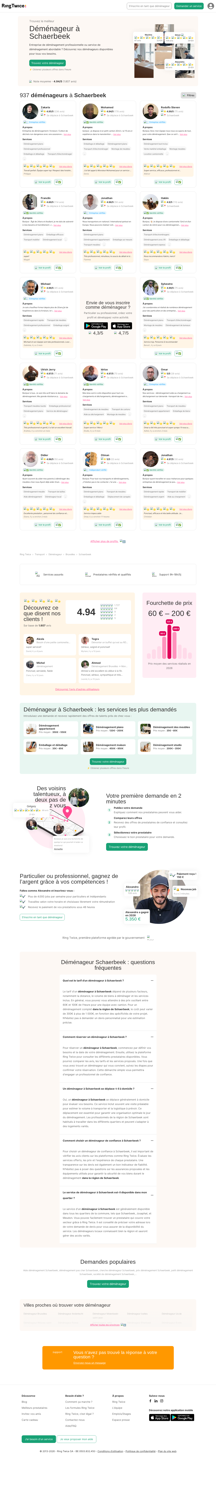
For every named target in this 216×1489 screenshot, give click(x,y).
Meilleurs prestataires (34, 1407)
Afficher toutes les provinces (105, 1324)
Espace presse (121, 1419)
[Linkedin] (156, 1401)
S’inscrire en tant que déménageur (149, 6)
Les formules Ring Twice (79, 1407)
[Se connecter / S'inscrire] (210, 6)
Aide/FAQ (70, 1425)
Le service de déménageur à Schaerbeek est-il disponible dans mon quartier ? (105, 1195)
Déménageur (55, 554)
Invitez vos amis (31, 1413)
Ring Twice (25, 554)
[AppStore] (121, 326)
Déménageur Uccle (172, 1313)
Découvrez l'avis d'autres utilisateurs (77, 689)
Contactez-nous (75, 1419)
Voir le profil (44, 182)
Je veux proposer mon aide (76, 1439)
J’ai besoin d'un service (39, 1439)
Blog (24, 1401)
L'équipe (117, 1407)
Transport (40, 554)
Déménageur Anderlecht (70, 1313)
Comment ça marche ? (78, 1401)
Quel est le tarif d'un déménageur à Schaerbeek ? (93, 980)
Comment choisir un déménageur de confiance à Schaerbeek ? (102, 1140)
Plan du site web (167, 1451)
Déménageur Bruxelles (35, 1313)
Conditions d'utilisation (110, 1451)
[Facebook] (150, 1401)
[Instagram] (161, 1401)
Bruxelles (70, 554)
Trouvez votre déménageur (47, 63)
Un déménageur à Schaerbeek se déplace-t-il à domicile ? (98, 1088)
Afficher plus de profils (104, 541)
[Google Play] (96, 326)
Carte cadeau (30, 1419)
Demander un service (189, 6)
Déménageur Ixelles (137, 1313)
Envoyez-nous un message (90, 1362)
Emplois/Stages (121, 1413)
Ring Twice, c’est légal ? (79, 1413)
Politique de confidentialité (141, 1451)
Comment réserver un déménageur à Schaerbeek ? (95, 1036)
